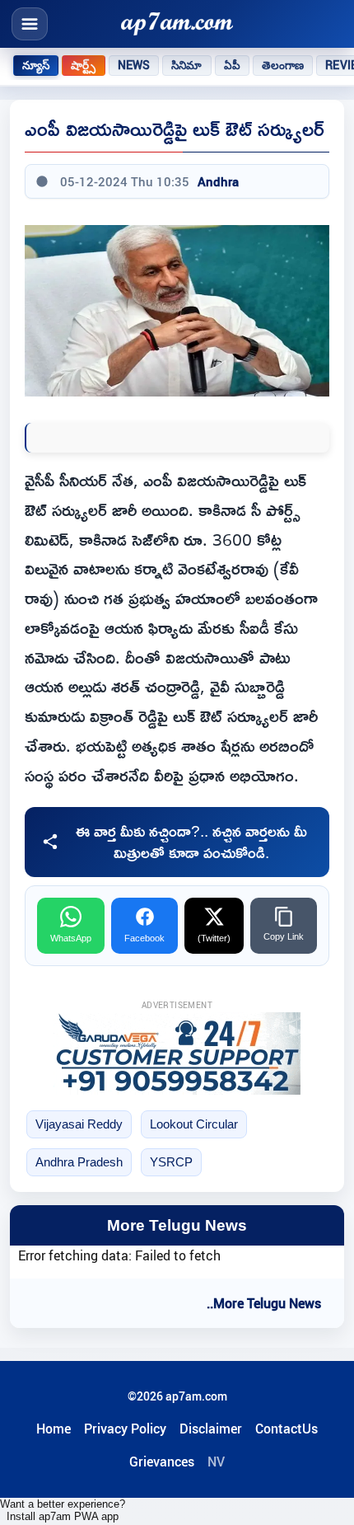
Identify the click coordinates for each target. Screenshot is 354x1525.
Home (53, 1428)
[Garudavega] (177, 1053)
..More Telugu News (264, 1303)
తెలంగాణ (283, 65)
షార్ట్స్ (83, 65)
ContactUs (286, 1428)
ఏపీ (232, 65)
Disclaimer (210, 1428)
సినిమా (186, 65)
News (134, 65)
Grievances (161, 1461)
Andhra (218, 181)
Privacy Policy (125, 1428)
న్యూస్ (35, 65)
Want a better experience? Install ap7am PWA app (62, 1510)
